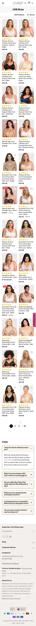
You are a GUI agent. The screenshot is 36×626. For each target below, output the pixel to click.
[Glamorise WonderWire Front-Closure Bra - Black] (9, 359)
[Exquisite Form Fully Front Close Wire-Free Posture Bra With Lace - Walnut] (26, 229)
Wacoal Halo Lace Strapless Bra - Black (9, 209)
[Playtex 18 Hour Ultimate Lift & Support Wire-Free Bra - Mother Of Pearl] (26, 128)
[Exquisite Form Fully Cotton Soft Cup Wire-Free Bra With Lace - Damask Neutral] (26, 359)
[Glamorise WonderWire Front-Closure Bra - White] (26, 262)
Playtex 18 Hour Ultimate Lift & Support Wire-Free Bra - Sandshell (8, 111)
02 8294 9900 (7, 558)
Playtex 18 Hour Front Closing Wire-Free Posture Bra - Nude (25, 178)
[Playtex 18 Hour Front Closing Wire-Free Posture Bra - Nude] (26, 162)
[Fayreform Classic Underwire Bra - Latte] (9, 262)
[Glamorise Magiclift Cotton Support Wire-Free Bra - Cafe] (26, 294)
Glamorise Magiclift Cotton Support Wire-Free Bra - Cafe (26, 309)
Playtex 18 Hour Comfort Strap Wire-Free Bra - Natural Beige (9, 44)
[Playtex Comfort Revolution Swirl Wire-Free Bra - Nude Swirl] (26, 394)
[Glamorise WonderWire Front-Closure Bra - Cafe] (9, 327)
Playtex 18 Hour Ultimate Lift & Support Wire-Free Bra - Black (8, 77)
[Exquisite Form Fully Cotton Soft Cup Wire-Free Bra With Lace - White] (26, 195)
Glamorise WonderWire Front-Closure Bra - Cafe (9, 342)
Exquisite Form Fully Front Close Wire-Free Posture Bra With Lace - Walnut (26, 245)
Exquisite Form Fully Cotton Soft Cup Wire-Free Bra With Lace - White (26, 211)
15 (25, 426)
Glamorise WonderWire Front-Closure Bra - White (25, 277)
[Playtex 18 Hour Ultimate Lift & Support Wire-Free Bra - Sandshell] (9, 95)
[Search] (25, 3)
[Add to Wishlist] (14, 21)
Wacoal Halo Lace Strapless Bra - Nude (9, 142)
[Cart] (32, 3)
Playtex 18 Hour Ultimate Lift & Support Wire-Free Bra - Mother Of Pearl (26, 144)
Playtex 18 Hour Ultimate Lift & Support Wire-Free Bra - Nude (25, 44)
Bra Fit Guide (8, 460)
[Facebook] (3, 536)
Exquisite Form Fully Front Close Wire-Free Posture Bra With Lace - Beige (9, 178)
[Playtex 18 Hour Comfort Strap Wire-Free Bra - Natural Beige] (9, 28)
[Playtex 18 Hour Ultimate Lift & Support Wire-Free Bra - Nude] (26, 28)
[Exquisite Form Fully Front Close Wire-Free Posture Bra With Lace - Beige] (9, 162)
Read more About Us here (11, 598)
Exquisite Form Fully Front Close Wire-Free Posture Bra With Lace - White (9, 310)
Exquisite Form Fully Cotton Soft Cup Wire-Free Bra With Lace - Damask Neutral (26, 376)
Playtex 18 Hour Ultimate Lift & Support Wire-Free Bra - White (8, 245)
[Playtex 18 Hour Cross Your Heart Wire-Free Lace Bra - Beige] (26, 61)
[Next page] (20, 422)
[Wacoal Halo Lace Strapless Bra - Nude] (9, 128)
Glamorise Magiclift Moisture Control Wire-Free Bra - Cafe (26, 342)
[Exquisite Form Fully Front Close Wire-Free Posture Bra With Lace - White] (9, 294)
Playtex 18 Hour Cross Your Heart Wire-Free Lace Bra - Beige (26, 77)
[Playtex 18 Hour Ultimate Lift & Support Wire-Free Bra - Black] (9, 61)
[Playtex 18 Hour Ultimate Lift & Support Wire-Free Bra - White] (9, 229)
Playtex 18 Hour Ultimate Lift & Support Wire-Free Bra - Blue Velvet (25, 111)
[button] (3, 3)
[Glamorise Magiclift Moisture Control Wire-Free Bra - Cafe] (26, 327)
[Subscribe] (33, 531)
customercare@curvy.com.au (12, 556)
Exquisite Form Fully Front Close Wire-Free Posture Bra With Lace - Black (9, 410)
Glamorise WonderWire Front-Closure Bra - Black (9, 374)
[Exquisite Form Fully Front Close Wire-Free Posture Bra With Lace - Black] (9, 394)
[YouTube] (10, 536)
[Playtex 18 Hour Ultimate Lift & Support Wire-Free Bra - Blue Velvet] (26, 95)
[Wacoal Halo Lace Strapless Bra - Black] (9, 195)
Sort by (31, 15)
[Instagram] (7, 536)
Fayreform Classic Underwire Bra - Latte (9, 276)
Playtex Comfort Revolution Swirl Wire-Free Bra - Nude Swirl (26, 410)
